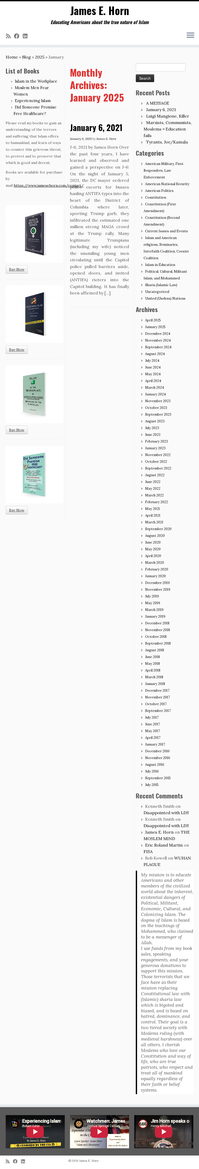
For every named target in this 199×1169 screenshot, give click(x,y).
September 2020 (158, 529)
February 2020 (156, 569)
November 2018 (157, 630)
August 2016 (154, 764)
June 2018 (152, 657)
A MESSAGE (157, 103)
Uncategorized (157, 292)
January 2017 (155, 744)
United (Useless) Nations (165, 298)
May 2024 (153, 374)
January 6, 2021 (96, 127)
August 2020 (155, 535)
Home (12, 57)
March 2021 (154, 522)
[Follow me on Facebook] (18, 36)
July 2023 (152, 428)
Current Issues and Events (166, 231)
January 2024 (155, 394)
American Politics (159, 191)
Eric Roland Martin (164, 845)
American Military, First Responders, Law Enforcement (163, 170)
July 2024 (152, 360)
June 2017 (152, 724)
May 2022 (152, 488)
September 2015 (158, 778)
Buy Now (16, 269)
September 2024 (158, 347)
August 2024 (155, 354)
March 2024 (154, 387)
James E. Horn (99, 10)
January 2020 (155, 576)
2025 (39, 57)
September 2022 (158, 468)
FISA (148, 851)
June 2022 (152, 482)
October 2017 (156, 704)
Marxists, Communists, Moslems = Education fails (168, 129)
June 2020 (153, 542)
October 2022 (156, 461)
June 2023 (152, 434)
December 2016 (157, 751)
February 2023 (156, 441)
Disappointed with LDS (166, 812)
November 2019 (157, 589)
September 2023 (158, 414)
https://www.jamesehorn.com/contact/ (49, 185)
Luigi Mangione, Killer (167, 116)
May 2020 (153, 549)
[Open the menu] (190, 35)
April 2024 (153, 381)
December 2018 (157, 623)
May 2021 (152, 509)
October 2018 (156, 636)
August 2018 (154, 650)
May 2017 (152, 731)
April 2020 (153, 556)
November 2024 (158, 340)
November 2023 (157, 401)
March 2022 (154, 495)
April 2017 (152, 737)
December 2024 (157, 333)
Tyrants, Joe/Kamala (167, 142)
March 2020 (154, 562)
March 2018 (154, 677)
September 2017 (158, 711)
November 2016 (157, 758)
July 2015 (152, 785)
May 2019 (152, 603)
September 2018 (158, 643)
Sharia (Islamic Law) (161, 285)
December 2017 (157, 690)
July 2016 (152, 771)
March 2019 (154, 610)
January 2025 (155, 327)
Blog (26, 57)
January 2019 (155, 616)
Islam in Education (160, 265)
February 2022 (156, 502)
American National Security (167, 184)
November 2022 (157, 455)
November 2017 (157, 697)
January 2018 (155, 684)
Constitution (155, 197)
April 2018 (152, 670)
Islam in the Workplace (36, 81)
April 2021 (152, 515)
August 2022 (155, 475)
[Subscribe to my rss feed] (10, 36)
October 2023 (156, 408)
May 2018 (152, 663)
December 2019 (157, 583)
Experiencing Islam (33, 100)
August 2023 (155, 421)
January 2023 (155, 448)
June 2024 (153, 367)
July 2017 (152, 717)
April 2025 (153, 320)
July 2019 (152, 596)
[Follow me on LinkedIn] (27, 36)
